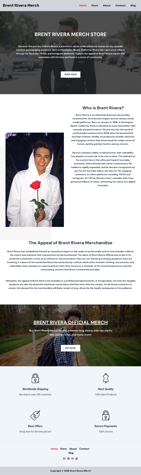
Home (82, 5)
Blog (133, 5)
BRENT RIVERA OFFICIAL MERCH (70, 322)
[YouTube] (72, 458)
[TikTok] (76, 458)
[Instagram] (68, 458)
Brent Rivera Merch (21, 5)
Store (94, 5)
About (107, 5)
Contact (121, 5)
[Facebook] (64, 458)
